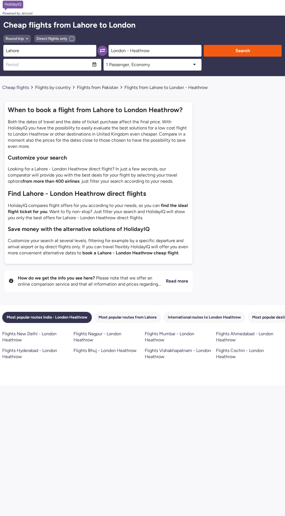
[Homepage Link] (17, 5)
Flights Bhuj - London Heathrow (105, 350)
